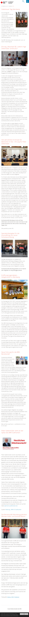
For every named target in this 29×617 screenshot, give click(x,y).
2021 (13, 6)
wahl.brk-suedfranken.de (10, 506)
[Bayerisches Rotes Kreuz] (4, 3)
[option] (14, 290)
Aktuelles (10, 6)
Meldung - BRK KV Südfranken (13, 509)
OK (24, 614)
